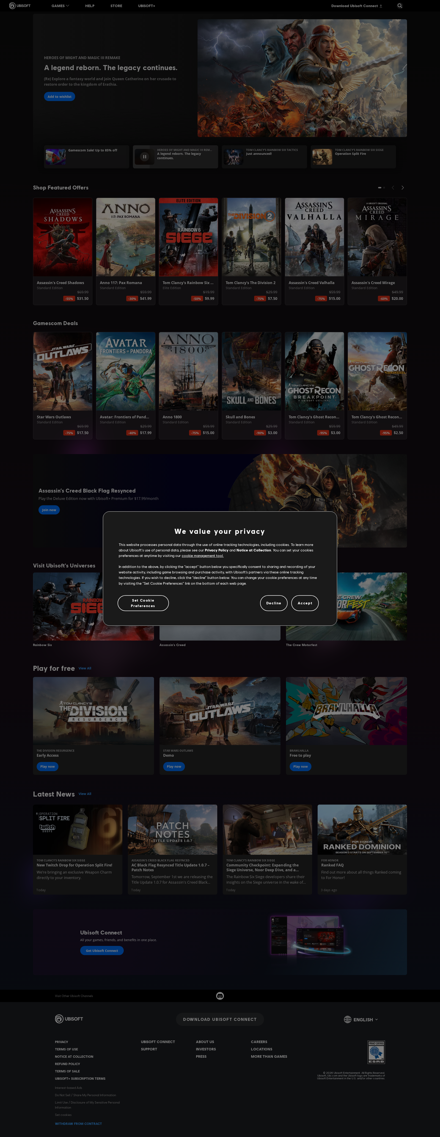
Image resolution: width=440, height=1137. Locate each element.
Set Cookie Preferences (143, 603)
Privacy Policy (216, 550)
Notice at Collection (253, 550)
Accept (305, 603)
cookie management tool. (203, 555)
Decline (273, 603)
